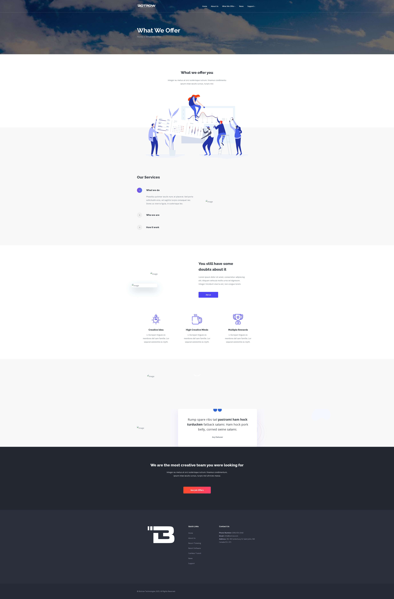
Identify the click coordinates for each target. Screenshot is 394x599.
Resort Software (194, 548)
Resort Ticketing (194, 543)
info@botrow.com (231, 536)
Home (140, 36)
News (190, 558)
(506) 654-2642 (237, 533)
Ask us (208, 295)
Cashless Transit (194, 553)
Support (191, 563)
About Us (191, 538)
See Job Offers (197, 490)
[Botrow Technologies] (146, 6)
